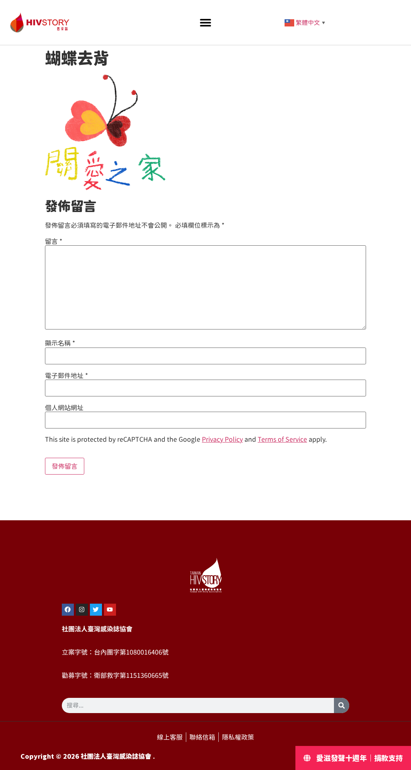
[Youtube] (110, 610)
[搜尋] (341, 705)
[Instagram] (82, 610)
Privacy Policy (222, 439)
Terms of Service (282, 439)
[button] (205, 23)
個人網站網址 (64, 407)
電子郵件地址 (66, 375)
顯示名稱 (60, 343)
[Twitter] (96, 610)
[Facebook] (68, 610)
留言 (53, 241)
